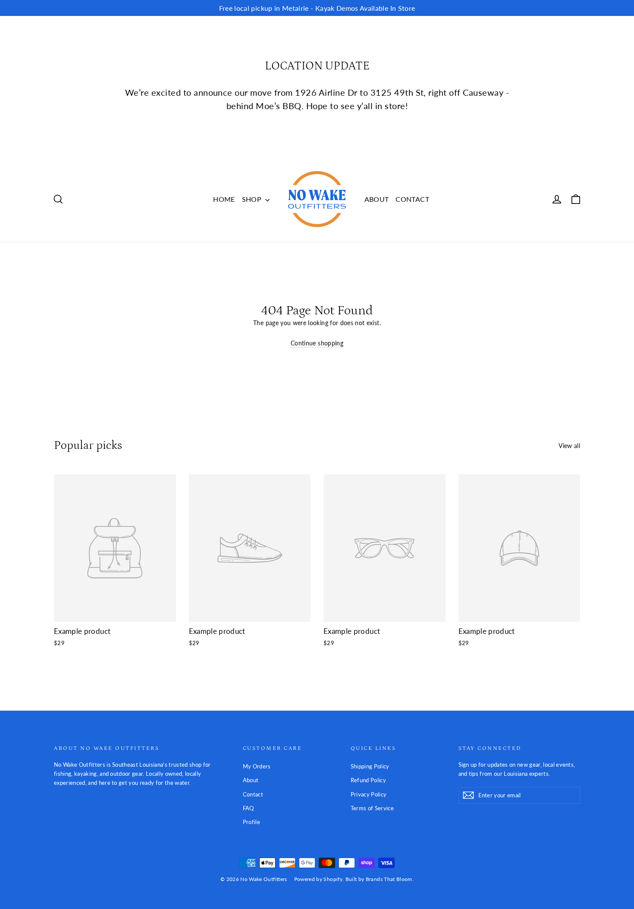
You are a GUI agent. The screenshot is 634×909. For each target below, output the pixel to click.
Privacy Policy (369, 794)
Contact (253, 794)
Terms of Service (372, 808)
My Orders (257, 766)
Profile (251, 821)
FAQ (248, 808)
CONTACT (412, 199)
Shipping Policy (370, 766)
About (251, 780)
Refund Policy (368, 780)
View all (569, 445)
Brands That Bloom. (390, 879)
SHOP (253, 199)
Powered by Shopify (318, 879)
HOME (224, 199)
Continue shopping (317, 343)
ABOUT (376, 199)
